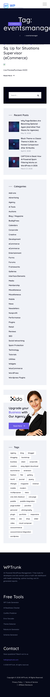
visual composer (25, 523)
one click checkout (17, 497)
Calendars (13, 225)
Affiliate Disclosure (26, 685)
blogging (13, 457)
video (12, 523)
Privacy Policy (17, 682)
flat (21, 475)
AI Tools (12, 207)
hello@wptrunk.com (10, 660)
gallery (30, 475)
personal (13, 510)
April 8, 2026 (26, 151)
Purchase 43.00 (20, 70)
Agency (12, 202)
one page (32, 497)
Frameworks (14, 267)
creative (13, 466)
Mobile (12, 299)
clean (23, 462)
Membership (14, 285)
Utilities (12, 359)
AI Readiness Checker (11, 608)
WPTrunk (24, 677)
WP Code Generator (11, 602)
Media (11, 281)
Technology (14, 350)
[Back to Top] (45, 693)
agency (13, 453)
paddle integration (27, 501)
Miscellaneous (15, 290)
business (13, 462)
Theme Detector (9, 624)
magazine (24, 484)
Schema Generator (10, 635)
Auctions (12, 211)
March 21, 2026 (26, 169)
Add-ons (12, 193)
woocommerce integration (20, 532)
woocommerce (16, 527)
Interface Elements (17, 276)
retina (12, 519)
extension (27, 471)
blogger (31, 453)
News (11, 304)
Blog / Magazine (16, 216)
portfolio (22, 514)
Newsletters (14, 308)
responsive (34, 514)
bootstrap (25, 457)
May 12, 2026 (26, 133)
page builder (15, 506)
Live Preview (8, 70)
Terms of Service (31, 682)
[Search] (38, 95)
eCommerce (15, 24)
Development (14, 239)
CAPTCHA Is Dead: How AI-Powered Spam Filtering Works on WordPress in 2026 (31, 161)
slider (36, 519)
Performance (14, 317)
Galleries (12, 271)
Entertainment (15, 253)
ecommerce (15, 471)
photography (27, 510)
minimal (36, 484)
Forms (11, 257)
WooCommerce (15, 368)
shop (28, 519)
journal (22, 479)
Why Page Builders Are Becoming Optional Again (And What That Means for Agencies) (31, 125)
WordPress (13, 373)
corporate (33, 462)
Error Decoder (8, 619)
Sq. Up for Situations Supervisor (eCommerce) (21, 53)
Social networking (16, 341)
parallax (28, 506)
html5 (12, 479)
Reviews (12, 331)
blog (22, 453)
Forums (12, 262)
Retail (11, 327)
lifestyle (13, 484)
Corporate (13, 230)
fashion (13, 475)
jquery (31, 479)
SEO (10, 336)
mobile (13, 488)
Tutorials (12, 354)
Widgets (12, 364)
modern (23, 488)
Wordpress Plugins (17, 377)
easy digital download (29, 466)
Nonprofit (13, 313)
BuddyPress (14, 221)
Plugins (12, 322)
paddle (13, 501)
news (27, 492)
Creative (12, 234)
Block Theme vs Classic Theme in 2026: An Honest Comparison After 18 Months (31, 143)
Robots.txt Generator (11, 629)
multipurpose (15, 492)
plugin (12, 514)
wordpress (14, 536)
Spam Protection (16, 345)
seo (20, 519)
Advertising (14, 197)
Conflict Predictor (10, 613)
